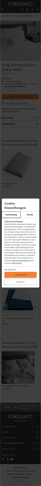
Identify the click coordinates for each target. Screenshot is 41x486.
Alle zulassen (20, 275)
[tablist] (20, 215)
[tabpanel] (20, 242)
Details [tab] (30, 214)
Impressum (17, 263)
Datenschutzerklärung (20, 260)
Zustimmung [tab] (11, 214)
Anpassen (21, 282)
